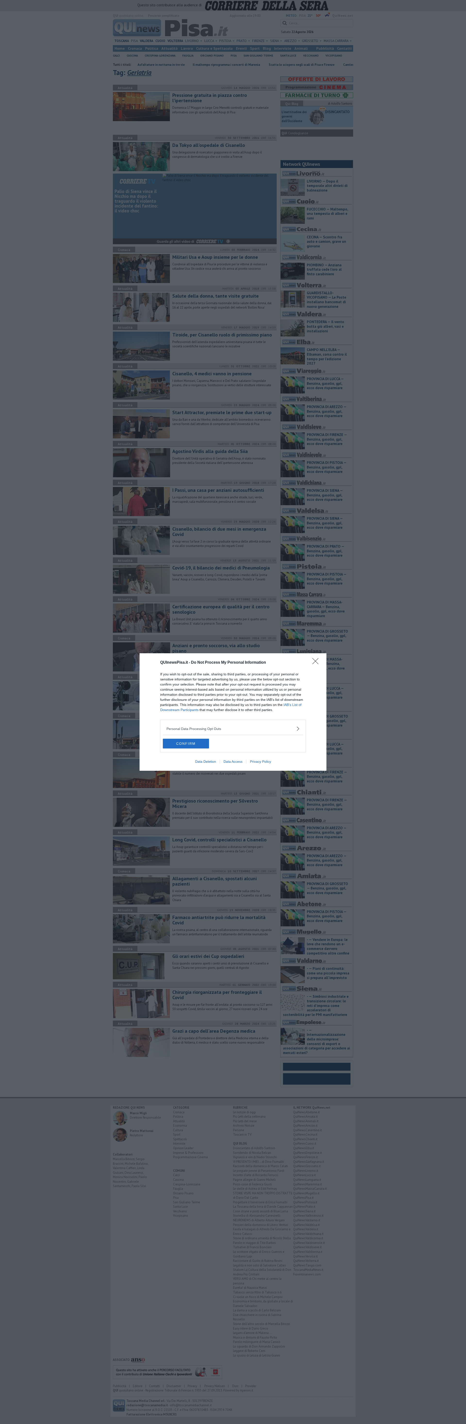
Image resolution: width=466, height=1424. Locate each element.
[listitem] (233, 728)
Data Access (233, 761)
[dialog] (233, 712)
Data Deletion (205, 761)
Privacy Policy (260, 761)
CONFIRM (186, 744)
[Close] (317, 662)
